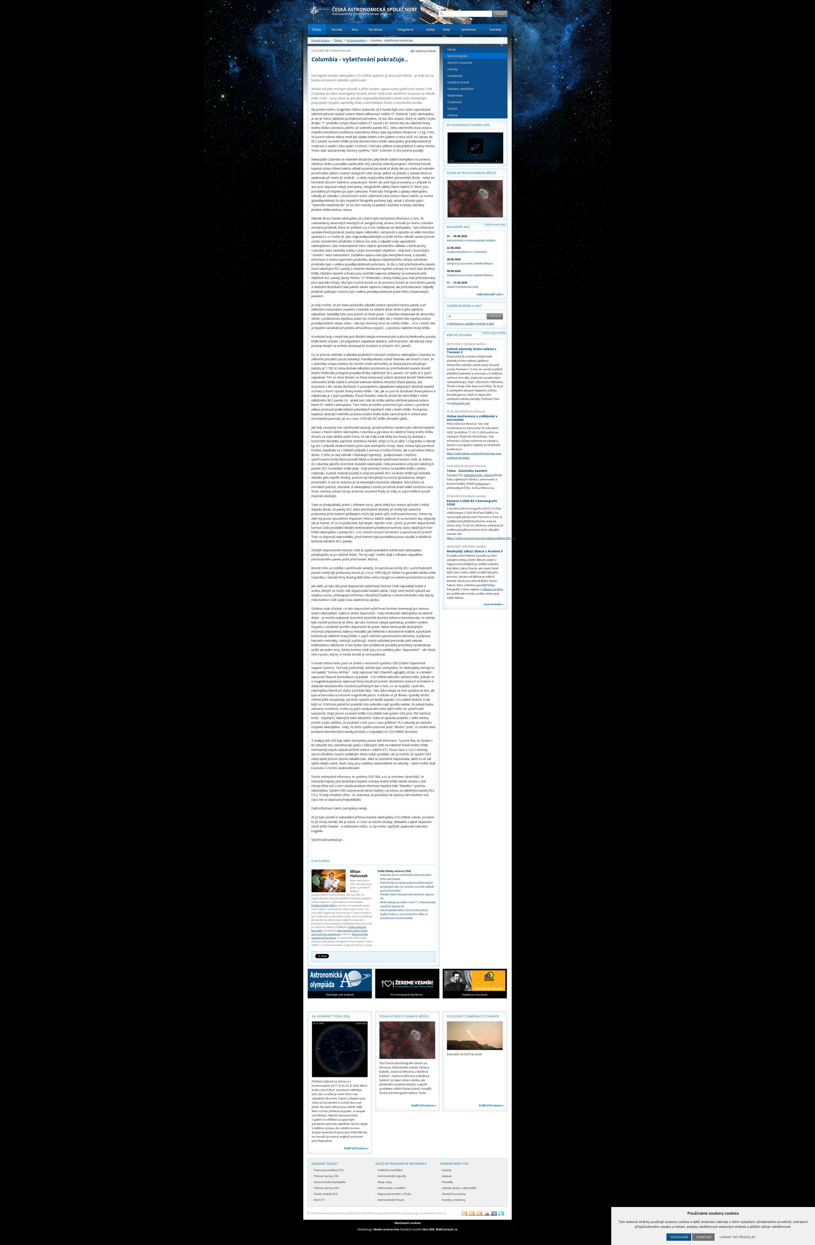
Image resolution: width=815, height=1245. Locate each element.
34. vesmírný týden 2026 (331, 1016)
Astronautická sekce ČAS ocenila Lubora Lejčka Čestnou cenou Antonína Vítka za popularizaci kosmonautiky (404, 914)
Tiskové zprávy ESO (326, 1188)
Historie (452, 115)
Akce (355, 29)
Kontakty (495, 29)
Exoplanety (454, 76)
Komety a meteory (453, 1200)
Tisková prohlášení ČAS (329, 1170)
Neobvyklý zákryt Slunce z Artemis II (475, 551)
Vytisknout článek (425, 51)
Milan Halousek (341, 50)
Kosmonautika (356, 40)
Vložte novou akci (495, 224)
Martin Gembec (477, 344)
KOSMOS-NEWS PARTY (324, 905)
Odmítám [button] (703, 1237)
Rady (446, 29)
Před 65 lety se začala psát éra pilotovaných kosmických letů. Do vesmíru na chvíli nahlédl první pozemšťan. (407, 886)
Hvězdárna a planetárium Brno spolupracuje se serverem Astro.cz (403, 1213)
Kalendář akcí (458, 227)
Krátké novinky (459, 335)
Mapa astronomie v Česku (395, 1194)
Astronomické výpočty (392, 1176)
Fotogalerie (405, 29)
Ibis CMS (428, 1229)
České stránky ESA (326, 1194)
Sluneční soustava (459, 62)
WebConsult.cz (446, 1229)
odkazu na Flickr (492, 589)
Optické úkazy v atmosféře (459, 1188)
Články (316, 29)
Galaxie (447, 1176)
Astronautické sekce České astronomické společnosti (339, 932)
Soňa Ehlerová (476, 411)
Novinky (337, 29)
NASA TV (319, 1200)
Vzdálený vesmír (458, 82)
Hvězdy (452, 69)
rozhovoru (481, 483)
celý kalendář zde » (490, 294)
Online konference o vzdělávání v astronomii (472, 418)
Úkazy (451, 49)
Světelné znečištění (460, 89)
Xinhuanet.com (460, 403)
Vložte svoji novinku (494, 333)
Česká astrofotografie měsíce (471, 173)
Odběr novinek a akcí (464, 306)
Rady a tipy (385, 1182)
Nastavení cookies (408, 1223)
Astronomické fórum (391, 1200)
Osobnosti (454, 102)
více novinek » (494, 604)
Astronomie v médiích (391, 1188)
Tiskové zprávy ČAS (326, 1176)
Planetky (447, 1182)
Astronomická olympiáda (330, 1182)
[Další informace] (340, 1049)
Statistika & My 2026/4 (478, 475)
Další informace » (356, 1148)
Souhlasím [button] (679, 1237)
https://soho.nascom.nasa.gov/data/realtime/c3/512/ (481, 538)
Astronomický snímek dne (468, 125)
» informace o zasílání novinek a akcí (470, 323)
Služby (430, 29)
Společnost (468, 29)
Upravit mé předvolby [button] (738, 1237)
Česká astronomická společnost (337, 1213)
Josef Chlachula (477, 466)
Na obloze (375, 29)
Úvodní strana (320, 40)
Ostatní (452, 109)
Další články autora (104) (394, 871)
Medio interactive (386, 1229)
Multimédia (455, 95)
